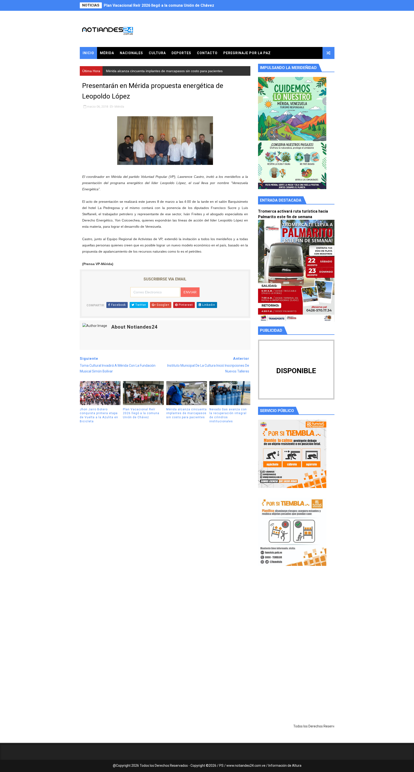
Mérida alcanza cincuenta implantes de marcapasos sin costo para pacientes (173, 5)
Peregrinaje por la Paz (247, 53)
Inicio (88, 53)
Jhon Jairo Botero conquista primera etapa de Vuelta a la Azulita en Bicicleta (99, 415)
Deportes (181, 53)
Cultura (157, 53)
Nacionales (131, 53)
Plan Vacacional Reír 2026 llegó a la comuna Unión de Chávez (141, 413)
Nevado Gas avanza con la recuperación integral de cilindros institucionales (228, 415)
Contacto (207, 53)
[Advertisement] (296, 615)
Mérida (107, 53)
